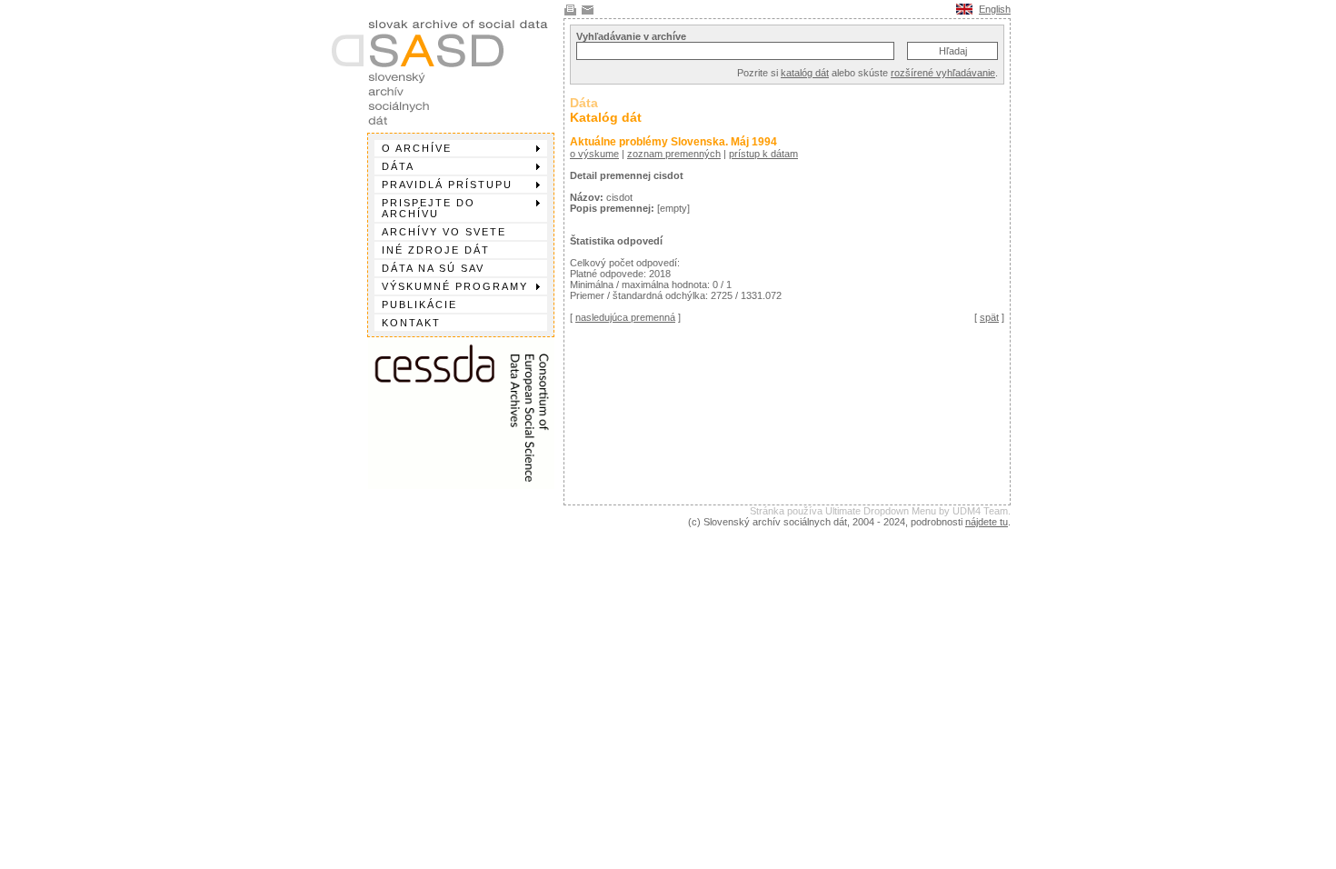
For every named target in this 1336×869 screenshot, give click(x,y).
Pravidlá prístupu (447, 184)
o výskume (594, 153)
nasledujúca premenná (625, 317)
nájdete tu (986, 521)
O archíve (417, 148)
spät (989, 317)
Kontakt (411, 322)
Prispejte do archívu (428, 208)
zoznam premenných (674, 153)
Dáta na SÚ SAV (433, 268)
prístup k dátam (763, 153)
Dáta (398, 166)
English (995, 9)
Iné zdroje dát (436, 250)
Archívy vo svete (444, 231)
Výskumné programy (455, 286)
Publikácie (419, 304)
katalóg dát (805, 72)
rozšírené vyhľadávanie (943, 72)
